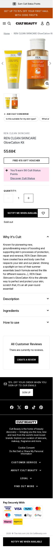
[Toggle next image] (50, 63)
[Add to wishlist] (43, 213)
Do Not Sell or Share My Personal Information (26, 452)
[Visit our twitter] (19, 407)
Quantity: (10, 191)
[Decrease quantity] (8, 198)
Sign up (26, 392)
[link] (42, 23)
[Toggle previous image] (2, 63)
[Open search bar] (9, 23)
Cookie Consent (26, 448)
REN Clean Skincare (17, 133)
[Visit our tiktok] (33, 407)
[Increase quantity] (28, 198)
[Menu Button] (3, 23)
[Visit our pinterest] (41, 407)
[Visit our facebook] (11, 407)
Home (7, 33)
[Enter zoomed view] (47, 84)
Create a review (26, 359)
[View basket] (47, 23)
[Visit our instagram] (26, 407)
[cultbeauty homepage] (26, 23)
